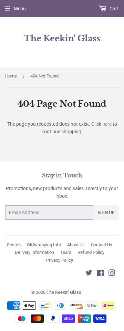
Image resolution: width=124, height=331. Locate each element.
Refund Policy (91, 252)
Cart (113, 8)
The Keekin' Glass (62, 38)
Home (11, 76)
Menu (20, 8)
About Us (76, 244)
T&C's (65, 252)
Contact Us (101, 244)
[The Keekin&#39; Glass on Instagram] (111, 274)
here (107, 124)
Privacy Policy (59, 260)
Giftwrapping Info (44, 244)
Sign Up (106, 212)
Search (14, 244)
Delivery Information (34, 252)
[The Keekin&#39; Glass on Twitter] (88, 274)
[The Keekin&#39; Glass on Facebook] (100, 274)
